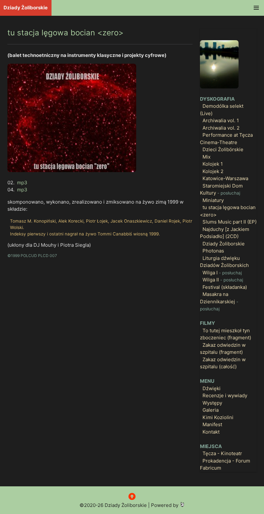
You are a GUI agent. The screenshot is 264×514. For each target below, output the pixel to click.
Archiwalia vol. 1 (221, 120)
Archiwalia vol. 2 (221, 128)
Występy (212, 403)
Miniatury (213, 200)
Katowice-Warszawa (225, 178)
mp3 (22, 182)
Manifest (212, 424)
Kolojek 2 (213, 171)
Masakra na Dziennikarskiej (219, 301)
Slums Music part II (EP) (230, 222)
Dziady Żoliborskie (26, 8)
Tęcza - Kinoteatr (222, 453)
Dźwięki (212, 388)
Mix (207, 157)
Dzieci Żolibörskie (223, 149)
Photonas (213, 251)
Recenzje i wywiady (225, 395)
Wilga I (222, 273)
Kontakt (211, 432)
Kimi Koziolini (218, 417)
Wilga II (223, 280)
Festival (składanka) (225, 287)
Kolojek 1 (213, 164)
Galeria (211, 410)
